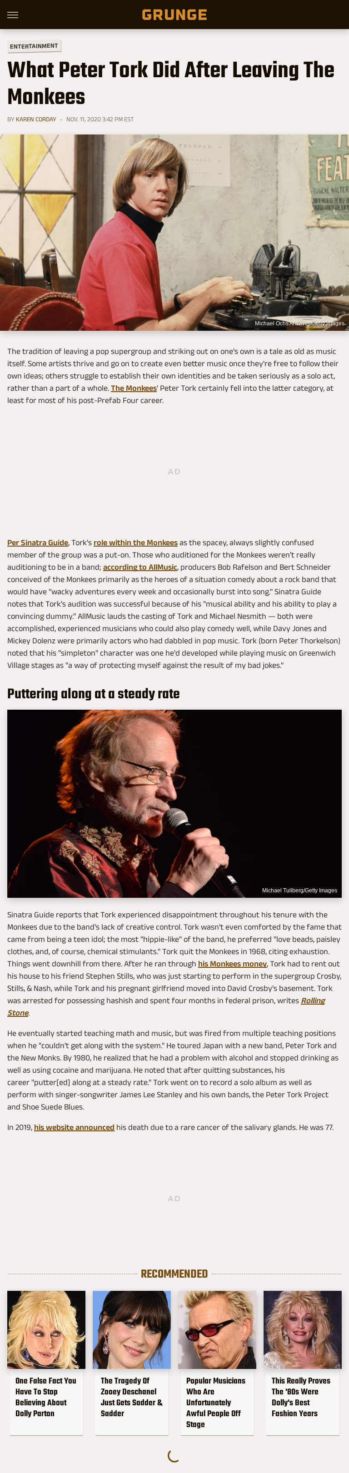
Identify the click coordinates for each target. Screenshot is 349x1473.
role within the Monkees (136, 542)
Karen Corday (36, 119)
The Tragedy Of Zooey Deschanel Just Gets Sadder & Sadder (131, 1397)
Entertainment (34, 46)
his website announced (74, 1127)
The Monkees (134, 388)
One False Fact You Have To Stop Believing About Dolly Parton (45, 1397)
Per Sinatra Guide (37, 542)
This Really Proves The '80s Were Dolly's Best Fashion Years (301, 1397)
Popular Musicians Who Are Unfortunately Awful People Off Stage (215, 1402)
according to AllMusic (140, 567)
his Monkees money (232, 963)
